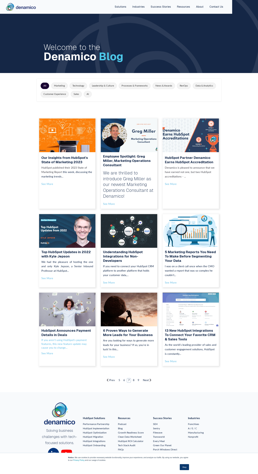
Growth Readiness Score (131, 433)
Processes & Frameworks (135, 86)
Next (146, 380)
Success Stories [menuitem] (161, 6)
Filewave (157, 433)
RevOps (184, 86)
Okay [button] (184, 467)
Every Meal (159, 441)
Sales (76, 94)
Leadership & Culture (103, 86)
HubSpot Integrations (94, 441)
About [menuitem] (200, 6)
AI (88, 94)
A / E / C (192, 428)
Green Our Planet (162, 445)
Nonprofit (193, 437)
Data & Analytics (204, 86)
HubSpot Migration (93, 437)
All (44, 86)
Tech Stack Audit (126, 445)
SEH (155, 424)
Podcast (122, 424)
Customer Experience (54, 94)
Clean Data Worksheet (130, 437)
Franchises (193, 424)
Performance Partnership (96, 424)
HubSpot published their (56, 168)
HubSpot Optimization (95, 433)
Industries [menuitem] (138, 6)
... (185, 176)
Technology (78, 86)
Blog (120, 428)
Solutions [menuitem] (120, 6)
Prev (112, 380)
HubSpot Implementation (96, 428)
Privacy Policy (79, 460)
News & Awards (163, 86)
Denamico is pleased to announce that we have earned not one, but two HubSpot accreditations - (190, 172)
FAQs (121, 449)
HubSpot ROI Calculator (130, 441)
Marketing (59, 86)
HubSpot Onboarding (94, 445)
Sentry (156, 428)
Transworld (159, 437)
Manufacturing (196, 433)
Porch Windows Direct (165, 449)
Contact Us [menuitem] (216, 6)
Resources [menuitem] (183, 6)
